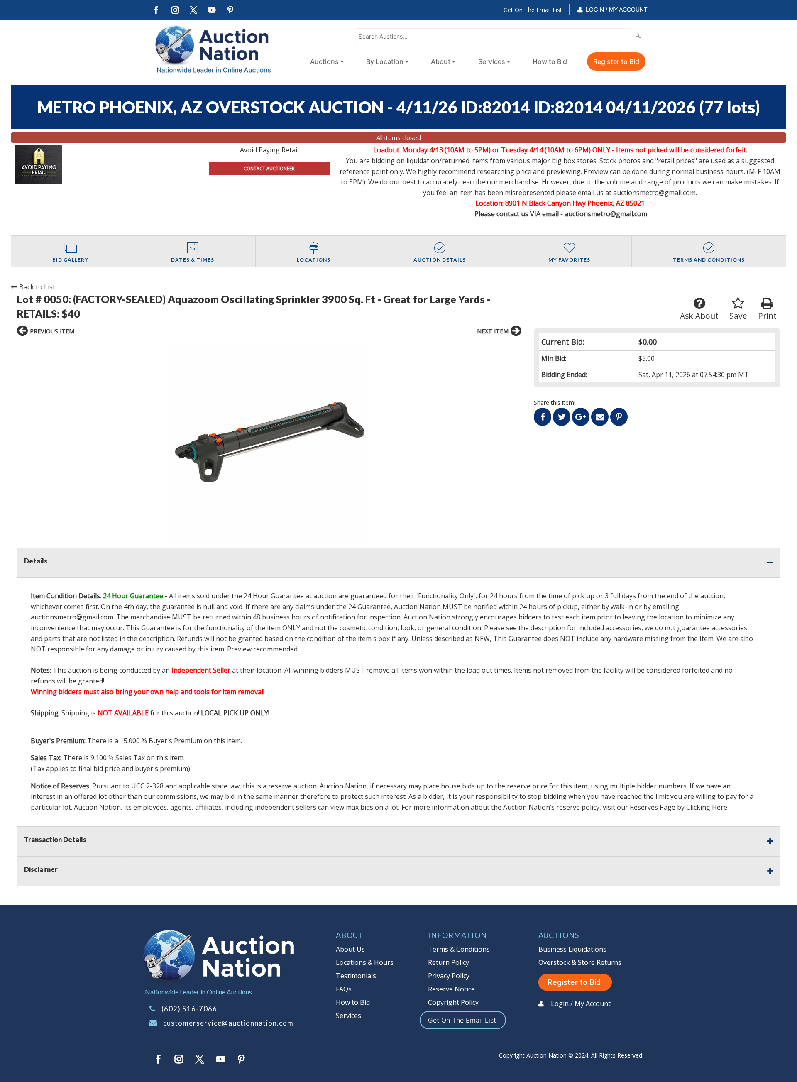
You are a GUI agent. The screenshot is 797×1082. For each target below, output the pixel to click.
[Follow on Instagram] (175, 10)
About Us (350, 949)
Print (767, 315)
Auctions (324, 61)
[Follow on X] (193, 10)
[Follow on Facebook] (156, 10)
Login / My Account (617, 9)
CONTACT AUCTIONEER (269, 168)
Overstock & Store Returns (579, 962)
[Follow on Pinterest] (231, 10)
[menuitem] (325, 61)
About (440, 61)
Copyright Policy (453, 1002)
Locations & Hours (365, 962)
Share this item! (554, 402)
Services (491, 61)
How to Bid (550, 61)
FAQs (344, 989)
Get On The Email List (533, 10)
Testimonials (356, 975)
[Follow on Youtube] (212, 10)
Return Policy (448, 962)
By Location (384, 61)
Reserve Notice (451, 989)
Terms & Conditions (459, 949)
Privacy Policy (448, 975)
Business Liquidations (572, 949)
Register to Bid (616, 61)
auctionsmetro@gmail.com (72, 617)
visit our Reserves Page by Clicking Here (665, 807)
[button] (269, 442)
